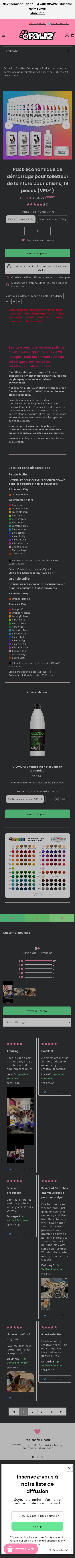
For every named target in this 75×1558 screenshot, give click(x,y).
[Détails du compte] (67, 35)
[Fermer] (69, 1468)
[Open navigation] (9, 35)
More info (37, 13)
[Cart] (72, 35)
